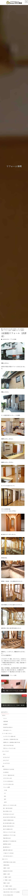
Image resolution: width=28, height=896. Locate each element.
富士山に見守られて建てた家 (9, 817)
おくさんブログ (6, 757)
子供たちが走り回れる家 (8, 745)
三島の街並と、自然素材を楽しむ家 (10, 739)
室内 (5, 796)
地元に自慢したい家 (7, 811)
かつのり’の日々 (6, 763)
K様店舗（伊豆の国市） (8, 871)
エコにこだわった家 (7, 778)
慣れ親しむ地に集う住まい (8, 826)
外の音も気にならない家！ (8, 814)
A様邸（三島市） (6, 868)
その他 (5, 790)
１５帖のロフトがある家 (8, 853)
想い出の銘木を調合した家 (8, 823)
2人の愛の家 (5, 772)
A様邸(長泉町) (6, 865)
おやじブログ (6, 760)
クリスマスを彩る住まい (8, 781)
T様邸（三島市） (6, 883)
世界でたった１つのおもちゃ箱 (9, 805)
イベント (5, 718)
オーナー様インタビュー (7, 733)
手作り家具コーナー (7, 730)
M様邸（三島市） (7, 874)
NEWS (3, 715)
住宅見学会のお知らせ (7, 727)
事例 (3, 766)
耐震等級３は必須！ (7, 844)
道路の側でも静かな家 (7, 850)
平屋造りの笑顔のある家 (8, 820)
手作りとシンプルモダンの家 (9, 748)
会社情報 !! (5, 724)
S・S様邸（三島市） (7, 877)
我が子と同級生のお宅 (7, 829)
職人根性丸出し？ (7, 847)
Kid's (4, 754)
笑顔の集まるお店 (7, 838)
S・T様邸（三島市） (7, 880)
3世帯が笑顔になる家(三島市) (9, 862)
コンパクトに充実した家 (8, 784)
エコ (5, 793)
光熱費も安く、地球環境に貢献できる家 (11, 742)
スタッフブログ (5, 751)
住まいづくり (5, 859)
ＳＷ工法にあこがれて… (8, 856)
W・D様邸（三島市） (8, 886)
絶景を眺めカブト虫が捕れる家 (9, 841)
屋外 (5, 799)
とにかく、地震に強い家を (8, 775)
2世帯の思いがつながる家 (8, 769)
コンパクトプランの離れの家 (9, 736)
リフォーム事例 (13, 675)
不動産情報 (5, 721)
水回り (5, 802)
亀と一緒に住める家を (7, 808)
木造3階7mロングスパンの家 (9, 835)
